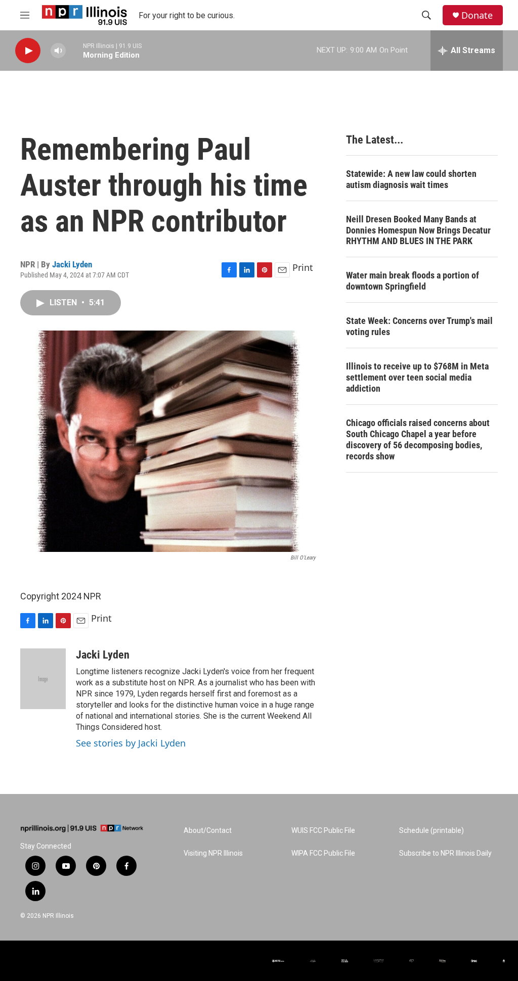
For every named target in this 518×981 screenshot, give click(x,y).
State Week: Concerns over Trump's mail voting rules (419, 326)
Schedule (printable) (431, 830)
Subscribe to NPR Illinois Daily (445, 853)
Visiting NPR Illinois (213, 853)
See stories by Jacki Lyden (131, 743)
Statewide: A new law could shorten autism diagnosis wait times (411, 179)
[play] (28, 51)
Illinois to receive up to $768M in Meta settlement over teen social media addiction (417, 377)
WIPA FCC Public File (323, 853)
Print (302, 267)
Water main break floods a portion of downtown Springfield (412, 281)
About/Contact (208, 830)
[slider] (74, 50)
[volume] (58, 50)
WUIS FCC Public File (323, 830)
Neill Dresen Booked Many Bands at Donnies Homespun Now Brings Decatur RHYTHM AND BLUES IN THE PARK (418, 230)
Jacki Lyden (72, 264)
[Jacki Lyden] (43, 678)
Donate (477, 15)
